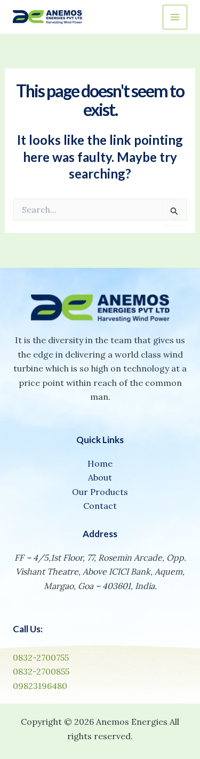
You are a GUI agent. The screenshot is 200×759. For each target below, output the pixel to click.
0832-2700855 (41, 671)
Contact (100, 505)
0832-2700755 (41, 657)
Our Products (100, 491)
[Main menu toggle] (175, 17)
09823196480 (40, 685)
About (100, 477)
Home (100, 463)
